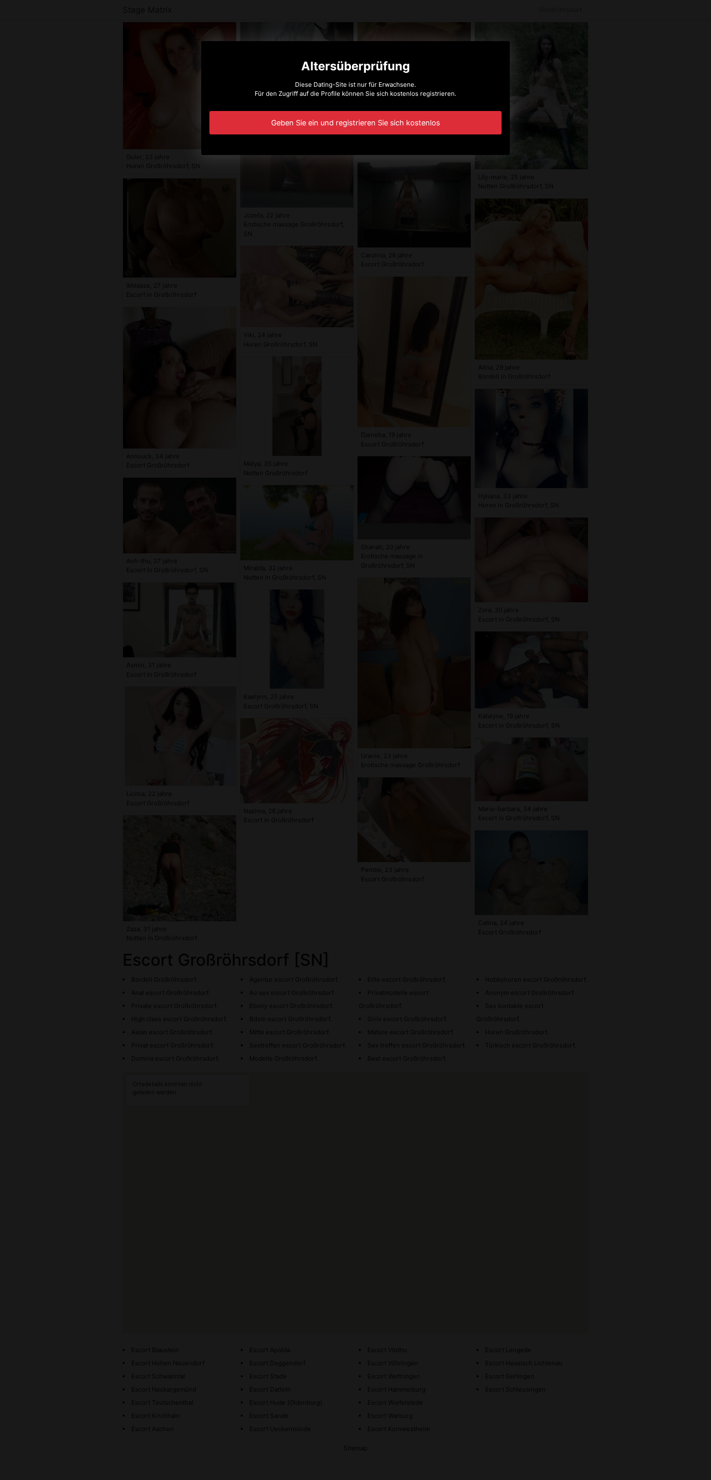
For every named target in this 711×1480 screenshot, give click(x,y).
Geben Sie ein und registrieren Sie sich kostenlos (355, 122)
